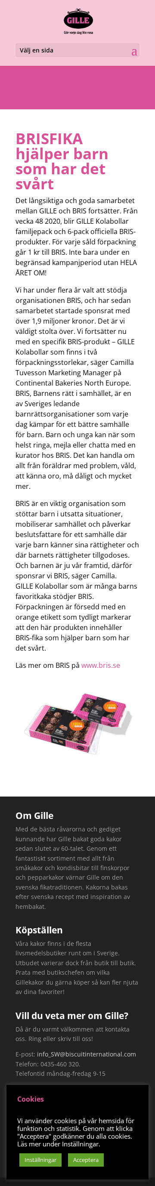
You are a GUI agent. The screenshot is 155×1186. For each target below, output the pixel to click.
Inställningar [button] (40, 1160)
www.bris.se (100, 665)
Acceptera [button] (86, 1160)
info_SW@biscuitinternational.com (86, 1054)
